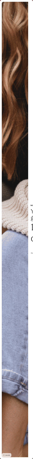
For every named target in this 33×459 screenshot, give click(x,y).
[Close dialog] (4, 4)
